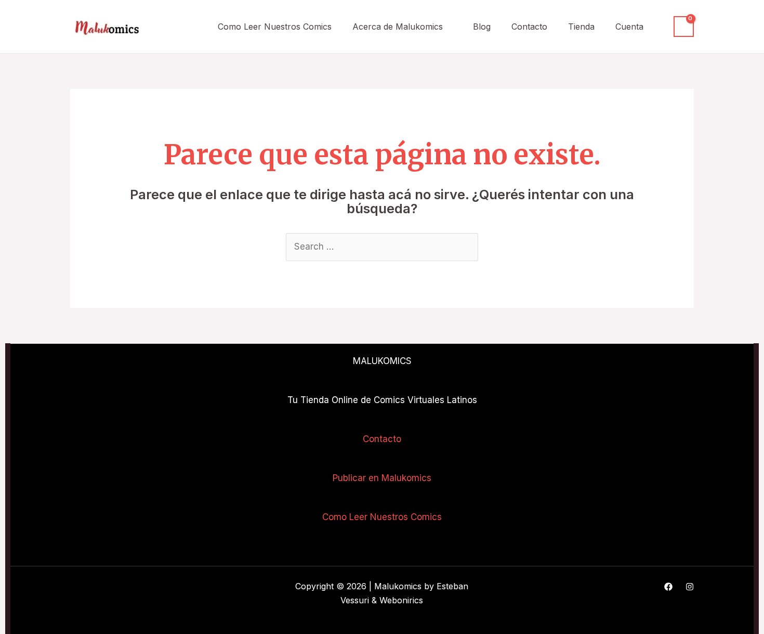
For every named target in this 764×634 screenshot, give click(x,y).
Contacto (529, 26)
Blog (482, 26)
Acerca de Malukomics (397, 26)
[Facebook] (668, 587)
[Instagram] (690, 587)
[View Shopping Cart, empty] (684, 26)
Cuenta (629, 26)
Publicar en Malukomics (382, 478)
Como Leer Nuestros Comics (275, 26)
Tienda (581, 26)
